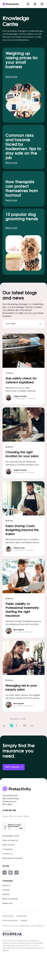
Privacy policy (8, 916)
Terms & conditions (10, 920)
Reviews (6, 894)
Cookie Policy (21, 916)
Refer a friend (8, 845)
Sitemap (24, 920)
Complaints (8, 849)
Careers (6, 890)
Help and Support (10, 840)
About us (6, 886)
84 (24, 726)
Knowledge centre (11, 836)
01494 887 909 (9, 811)
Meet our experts (10, 899)
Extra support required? (13, 858)
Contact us (7, 854)
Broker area (8, 903)
